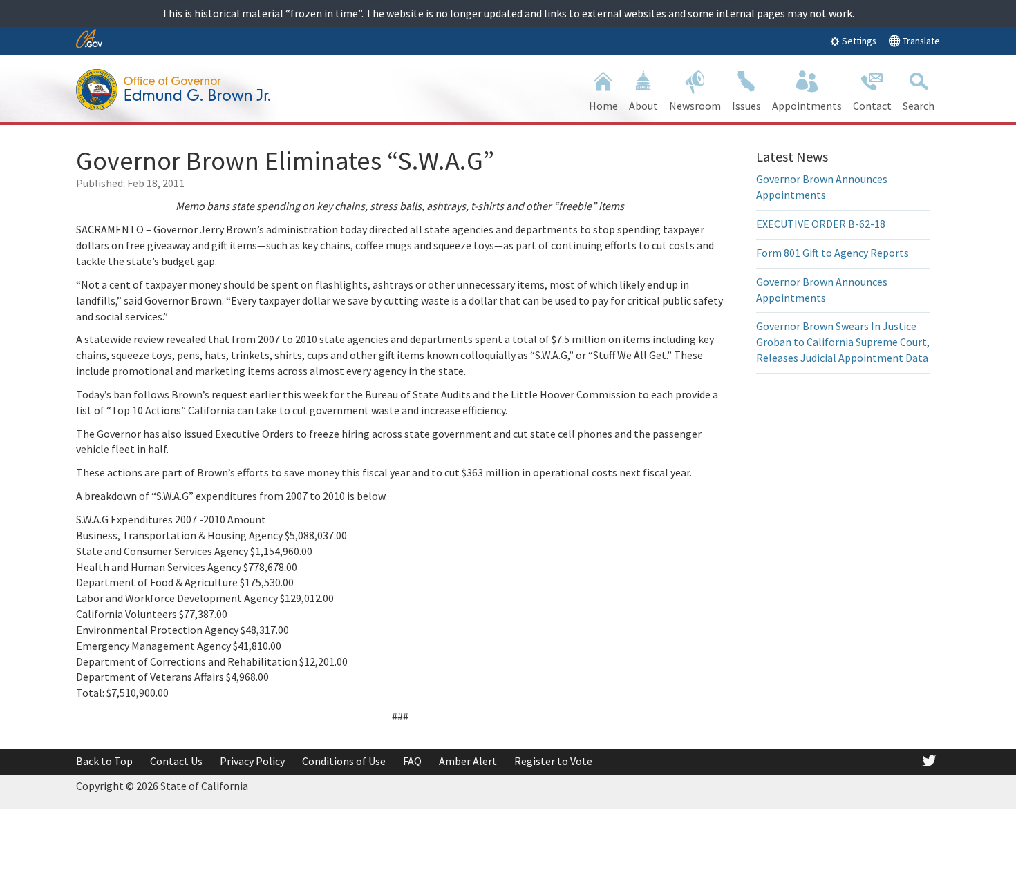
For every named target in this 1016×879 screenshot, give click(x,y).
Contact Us (176, 761)
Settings (858, 41)
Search (918, 106)
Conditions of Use (344, 761)
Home (603, 106)
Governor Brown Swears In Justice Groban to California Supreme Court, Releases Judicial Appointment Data (843, 342)
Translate (920, 41)
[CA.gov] (89, 39)
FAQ (412, 761)
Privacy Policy (252, 761)
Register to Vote (553, 761)
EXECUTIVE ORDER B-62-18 (820, 224)
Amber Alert (468, 761)
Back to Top (104, 761)
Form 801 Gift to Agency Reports (832, 253)
